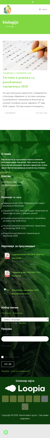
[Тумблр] (29, 399)
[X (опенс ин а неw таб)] (15, 2)
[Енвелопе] (44, 399)
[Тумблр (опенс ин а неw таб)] (26, 2)
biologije (10, 26)
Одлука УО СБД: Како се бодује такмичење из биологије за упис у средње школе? (25, 212)
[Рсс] (25, 406)
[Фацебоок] (5, 399)
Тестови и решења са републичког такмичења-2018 (19, 82)
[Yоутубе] (36, 399)
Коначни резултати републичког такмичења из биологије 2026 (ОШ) (24, 219)
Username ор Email (10, 334)
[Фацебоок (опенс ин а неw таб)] (18, 2)
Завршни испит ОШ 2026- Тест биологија (26, 274)
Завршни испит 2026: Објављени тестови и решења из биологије (23, 204)
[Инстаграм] (13, 399)
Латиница (6, 313)
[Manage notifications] (6, 432)
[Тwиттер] (21, 399)
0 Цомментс (10, 113)
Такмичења (8, 73)
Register (5, 371)
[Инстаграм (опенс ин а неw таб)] (23, 2)
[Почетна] (3, 26)
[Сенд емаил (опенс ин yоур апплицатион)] (35, 2)
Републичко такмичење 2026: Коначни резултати (25, 292)
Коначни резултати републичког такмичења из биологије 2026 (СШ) (24, 227)
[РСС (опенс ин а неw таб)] (32, 2)
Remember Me (12, 357)
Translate (22, 323)
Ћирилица (17, 313)
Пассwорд (6, 346)
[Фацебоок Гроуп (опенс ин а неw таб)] (20, 2)
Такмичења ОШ (23, 73)
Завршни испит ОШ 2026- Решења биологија (28, 256)
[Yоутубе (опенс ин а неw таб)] (29, 2)
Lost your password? (20, 371)
